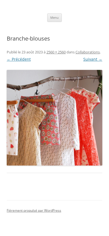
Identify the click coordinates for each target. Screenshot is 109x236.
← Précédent (19, 59)
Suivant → (92, 59)
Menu (54, 17)
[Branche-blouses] (54, 118)
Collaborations (87, 52)
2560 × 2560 (56, 52)
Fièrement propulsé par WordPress (34, 210)
